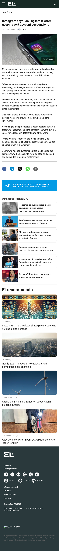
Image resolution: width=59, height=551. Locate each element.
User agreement (10, 469)
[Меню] (3, 3)
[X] (31, 474)
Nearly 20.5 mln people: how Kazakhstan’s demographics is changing (24, 365)
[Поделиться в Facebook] (4, 169)
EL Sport (12, 481)
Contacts (7, 465)
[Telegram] (12, 474)
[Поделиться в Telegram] (12, 169)
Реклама (7, 491)
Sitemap (7, 498)
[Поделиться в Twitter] (20, 169)
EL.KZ (25, 29)
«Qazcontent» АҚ (11, 487)
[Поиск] (55, 4)
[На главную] (12, 4)
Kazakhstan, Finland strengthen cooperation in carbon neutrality (27, 403)
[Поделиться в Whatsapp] (28, 169)
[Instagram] (25, 474)
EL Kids (27, 481)
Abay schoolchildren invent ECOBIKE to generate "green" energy (28, 441)
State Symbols (10, 494)
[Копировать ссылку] (35, 169)
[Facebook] (6, 474)
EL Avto (40, 481)
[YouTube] (18, 474)
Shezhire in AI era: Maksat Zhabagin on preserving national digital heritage (29, 327)
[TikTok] (37, 474)
